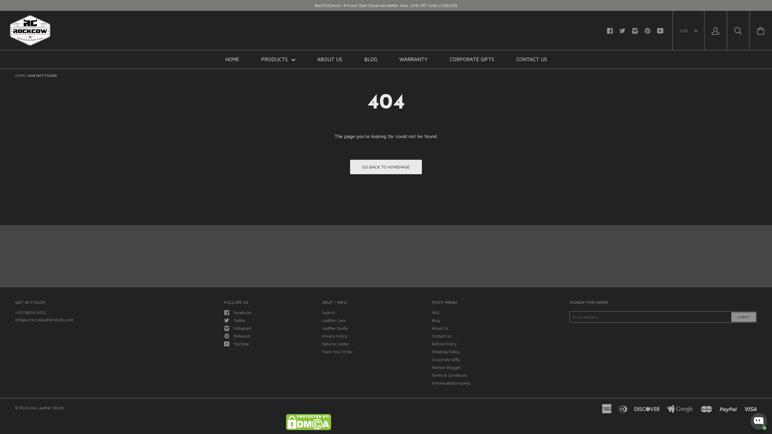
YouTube (241, 343)
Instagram (243, 328)
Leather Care (334, 320)
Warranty (413, 59)
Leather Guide (335, 328)
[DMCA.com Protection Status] (308, 428)
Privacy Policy (334, 336)
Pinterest (242, 336)
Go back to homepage (386, 166)
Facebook (243, 312)
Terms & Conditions (449, 375)
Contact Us (531, 59)
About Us (329, 59)
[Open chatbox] (758, 421)
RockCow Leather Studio (42, 407)
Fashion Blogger (446, 367)
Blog (370, 59)
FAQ (435, 312)
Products (275, 59)
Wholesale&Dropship (451, 383)
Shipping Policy (446, 351)
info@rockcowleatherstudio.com (44, 319)
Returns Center (335, 343)
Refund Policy (444, 343)
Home (232, 59)
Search (328, 312)
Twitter (240, 320)
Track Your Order (337, 351)
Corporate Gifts (472, 59)
